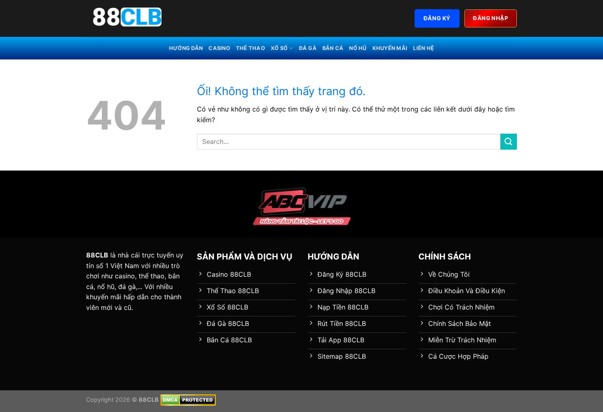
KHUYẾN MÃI (390, 48)
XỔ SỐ (279, 48)
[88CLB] (127, 18)
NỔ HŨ (357, 48)
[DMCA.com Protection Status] (188, 399)
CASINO (219, 48)
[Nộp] (508, 142)
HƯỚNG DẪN (186, 48)
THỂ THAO (250, 48)
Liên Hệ (423, 48)
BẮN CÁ (333, 48)
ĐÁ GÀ (308, 48)
